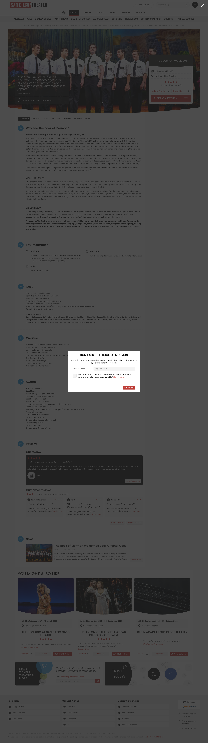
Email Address (79, 368)
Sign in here (118, 377)
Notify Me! (129, 387)
